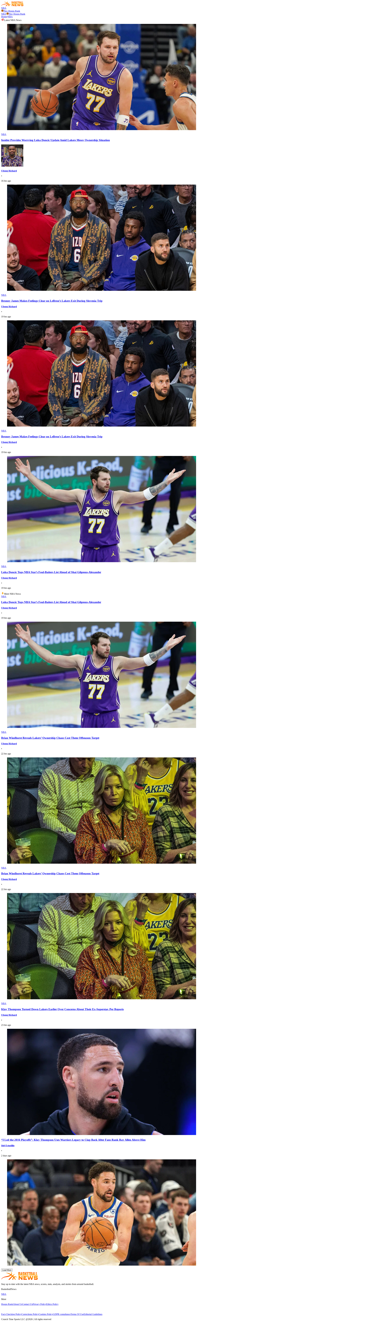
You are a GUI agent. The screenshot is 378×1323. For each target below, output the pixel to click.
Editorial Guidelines (93, 1314)
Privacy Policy (39, 1304)
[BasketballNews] (12, 5)
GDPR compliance (62, 1314)
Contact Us (27, 1304)
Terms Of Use (77, 1314)
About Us (17, 1304)
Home (4, 16)
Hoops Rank (7, 1304)
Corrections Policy (30, 1314)
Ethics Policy (52, 1304)
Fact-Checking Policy (11, 1314)
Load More (6, 1270)
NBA (3, 8)
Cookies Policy (46, 1314)
